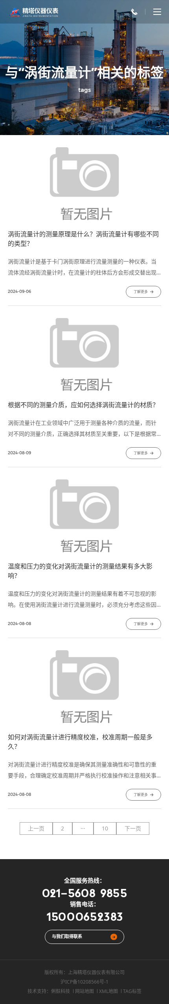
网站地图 (84, 991)
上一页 (36, 828)
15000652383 (84, 916)
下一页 (133, 828)
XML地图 (108, 991)
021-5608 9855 (84, 892)
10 (105, 828)
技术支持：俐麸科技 (49, 991)
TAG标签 (132, 991)
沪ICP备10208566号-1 (84, 981)
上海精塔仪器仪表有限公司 (96, 972)
